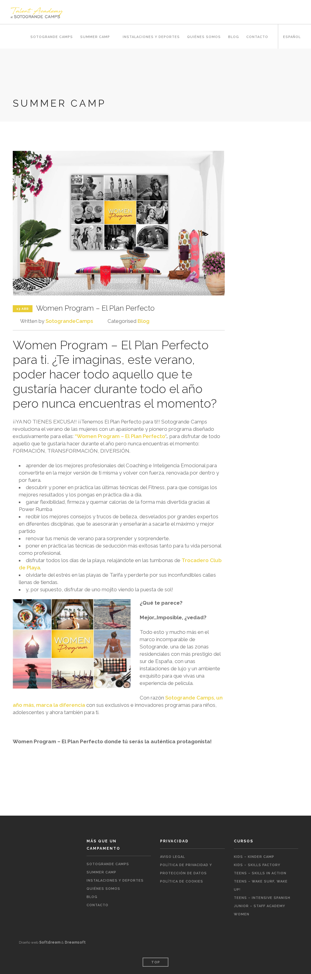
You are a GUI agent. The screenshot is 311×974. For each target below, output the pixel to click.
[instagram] (296, 936)
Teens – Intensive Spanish (262, 898)
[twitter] (286, 936)
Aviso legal (172, 857)
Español (292, 37)
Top (155, 962)
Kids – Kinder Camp (254, 857)
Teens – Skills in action (260, 873)
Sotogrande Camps (51, 37)
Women (241, 914)
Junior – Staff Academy (259, 906)
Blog (233, 37)
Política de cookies (181, 881)
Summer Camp (95, 37)
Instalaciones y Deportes (151, 37)
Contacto (257, 37)
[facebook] (276, 936)
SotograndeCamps (69, 321)
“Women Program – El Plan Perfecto (120, 436)
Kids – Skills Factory (257, 865)
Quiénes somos (204, 37)
